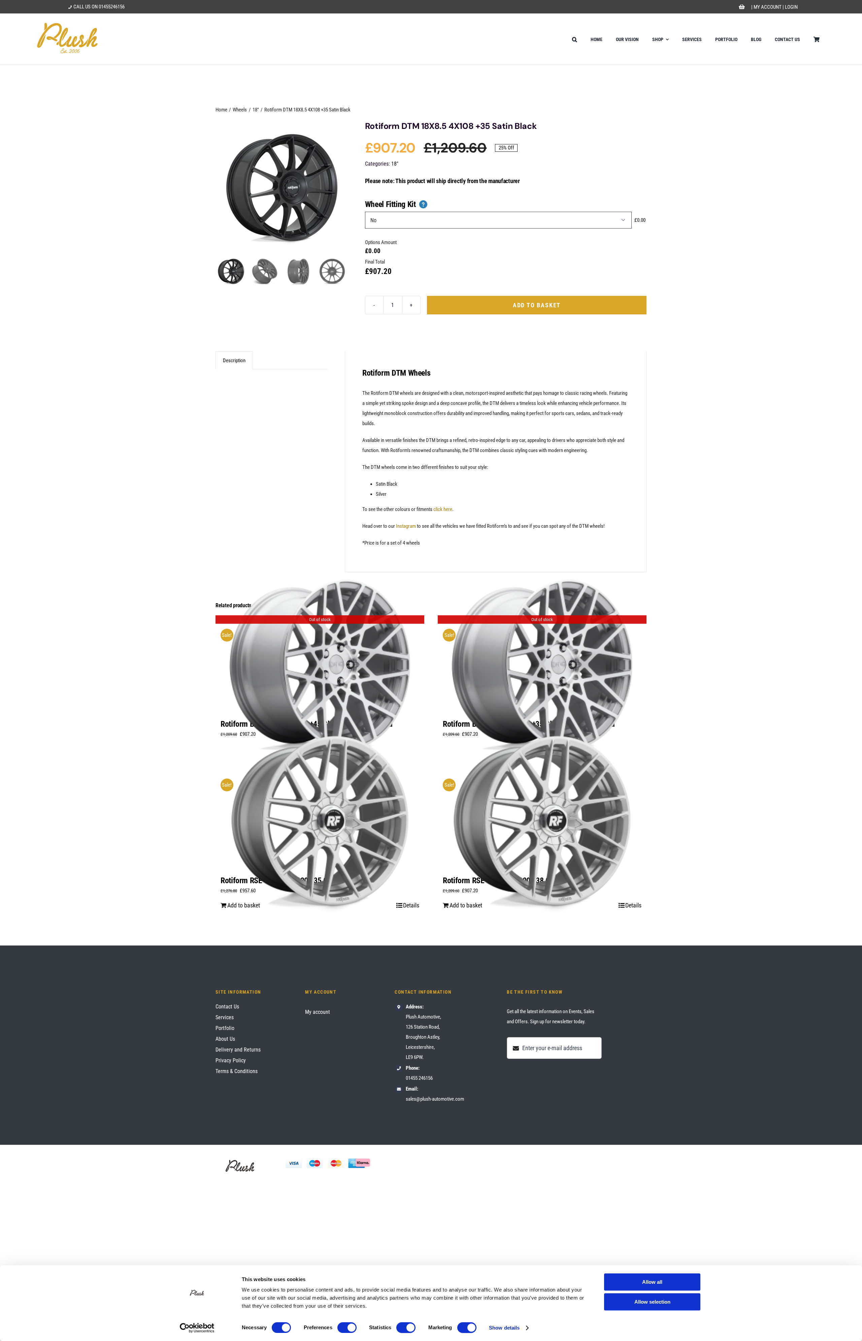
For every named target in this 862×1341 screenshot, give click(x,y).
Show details (504, 1328)
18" (394, 164)
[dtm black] (282, 188)
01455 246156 (419, 1078)
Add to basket (537, 305)
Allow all (652, 1282)
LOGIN (791, 7)
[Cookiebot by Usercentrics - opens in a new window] (197, 1328)
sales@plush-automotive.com (435, 1099)
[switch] (347, 1327)
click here (442, 509)
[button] (574, 38)
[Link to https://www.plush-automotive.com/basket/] (742, 7)
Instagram (406, 526)
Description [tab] (234, 360)
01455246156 (112, 7)
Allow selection (652, 1302)
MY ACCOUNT (768, 7)
